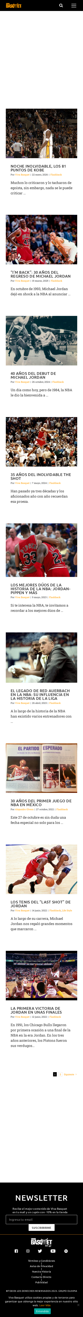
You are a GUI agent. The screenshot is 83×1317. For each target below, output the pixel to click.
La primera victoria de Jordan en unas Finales (36, 1010)
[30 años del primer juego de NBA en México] (41, 768)
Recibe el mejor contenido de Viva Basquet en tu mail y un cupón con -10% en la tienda (40, 1210)
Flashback (56, 174)
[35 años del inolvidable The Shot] (41, 442)
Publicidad (41, 1282)
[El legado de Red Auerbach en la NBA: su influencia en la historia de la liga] (41, 657)
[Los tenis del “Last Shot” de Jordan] (41, 869)
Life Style (67, 910)
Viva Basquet (22, 174)
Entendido (42, 1311)
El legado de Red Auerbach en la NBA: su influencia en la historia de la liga (40, 694)
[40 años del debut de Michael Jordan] (41, 340)
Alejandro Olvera (24, 809)
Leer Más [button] (45, 1305)
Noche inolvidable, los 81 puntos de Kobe (38, 168)
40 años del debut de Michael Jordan (33, 375)
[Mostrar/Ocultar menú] (74, 5)
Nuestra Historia (41, 1271)
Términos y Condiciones (41, 1260)
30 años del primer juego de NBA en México (41, 802)
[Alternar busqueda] (61, 5)
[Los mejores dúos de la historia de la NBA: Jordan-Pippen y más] (41, 550)
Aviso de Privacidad (41, 1266)
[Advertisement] (41, 60)
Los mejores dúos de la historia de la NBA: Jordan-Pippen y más (40, 588)
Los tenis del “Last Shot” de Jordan (41, 903)
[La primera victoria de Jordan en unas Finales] (41, 975)
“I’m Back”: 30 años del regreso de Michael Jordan (41, 274)
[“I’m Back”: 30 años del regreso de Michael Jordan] (41, 239)
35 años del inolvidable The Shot (41, 476)
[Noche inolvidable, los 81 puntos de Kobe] (41, 133)
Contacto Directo (41, 1277)
